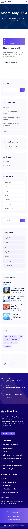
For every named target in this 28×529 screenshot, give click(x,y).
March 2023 (6, 165)
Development (15, 339)
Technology (8, 204)
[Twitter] (10, 512)
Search (6, 83)
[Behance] (21, 512)
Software (7, 199)
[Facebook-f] (6, 512)
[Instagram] (14, 512)
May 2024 (6, 161)
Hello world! (11, 48)
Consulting (13, 336)
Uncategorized (10, 43)
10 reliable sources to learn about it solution (17, 289)
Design (7, 191)
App (6, 336)
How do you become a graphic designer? (17, 297)
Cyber (6, 186)
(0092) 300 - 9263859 (14, 381)
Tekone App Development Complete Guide (16, 316)
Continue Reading (10, 62)
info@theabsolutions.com (15, 388)
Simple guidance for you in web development (17, 306)
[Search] (22, 220)
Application (8, 182)
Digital (6, 195)
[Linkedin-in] (17, 512)
